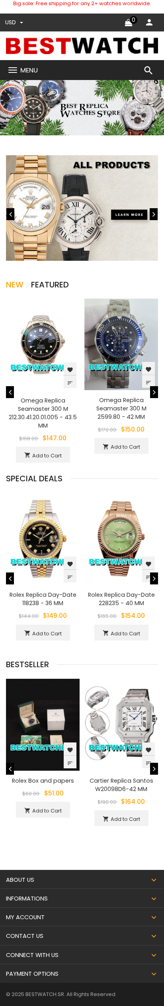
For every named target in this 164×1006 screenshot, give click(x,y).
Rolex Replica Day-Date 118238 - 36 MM (43, 599)
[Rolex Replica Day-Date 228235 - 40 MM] (121, 539)
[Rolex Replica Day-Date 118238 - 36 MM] (43, 539)
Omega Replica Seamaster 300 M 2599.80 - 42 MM (121, 408)
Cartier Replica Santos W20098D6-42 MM (121, 785)
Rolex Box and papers (43, 781)
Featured (50, 284)
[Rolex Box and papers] (43, 724)
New (14, 284)
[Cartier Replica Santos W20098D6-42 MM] (121, 724)
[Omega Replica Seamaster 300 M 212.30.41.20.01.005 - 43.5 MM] (43, 344)
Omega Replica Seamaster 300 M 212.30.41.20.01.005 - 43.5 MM (43, 413)
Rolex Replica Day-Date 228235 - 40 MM (121, 599)
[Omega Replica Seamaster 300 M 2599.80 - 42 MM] (121, 344)
